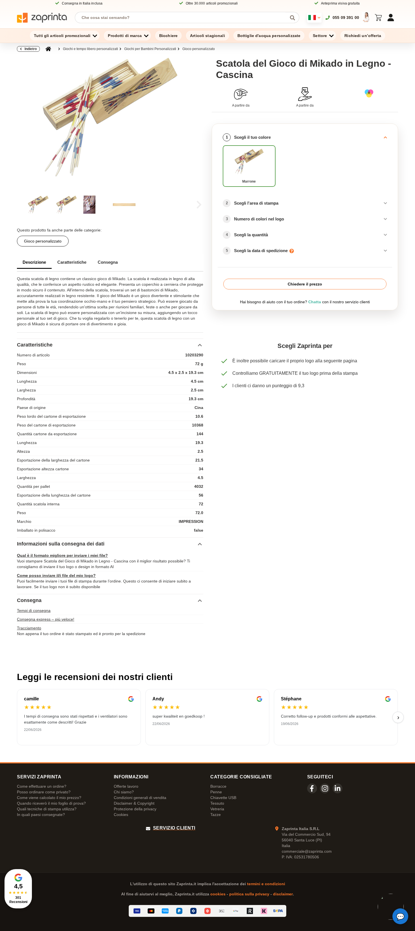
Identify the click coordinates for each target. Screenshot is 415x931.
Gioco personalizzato (198, 49)
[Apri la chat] (400, 916)
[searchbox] (182, 17)
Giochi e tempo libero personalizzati (90, 49)
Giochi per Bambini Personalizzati (150, 49)
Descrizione (34, 262)
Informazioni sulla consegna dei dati (60, 544)
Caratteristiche (71, 262)
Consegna (108, 262)
